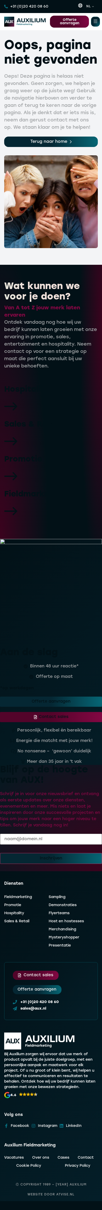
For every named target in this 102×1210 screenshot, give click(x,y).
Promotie (12, 905)
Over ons (40, 1158)
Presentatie (60, 946)
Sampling (57, 897)
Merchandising (62, 929)
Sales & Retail (16, 921)
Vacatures (14, 1158)
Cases (63, 1158)
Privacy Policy (77, 1166)
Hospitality (14, 913)
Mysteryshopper (64, 937)
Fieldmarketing (18, 897)
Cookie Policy (28, 1166)
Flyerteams (59, 913)
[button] (20, 1095)
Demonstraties (63, 905)
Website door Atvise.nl (51, 1194)
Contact (86, 1158)
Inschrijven (51, 858)
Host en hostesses (66, 921)
